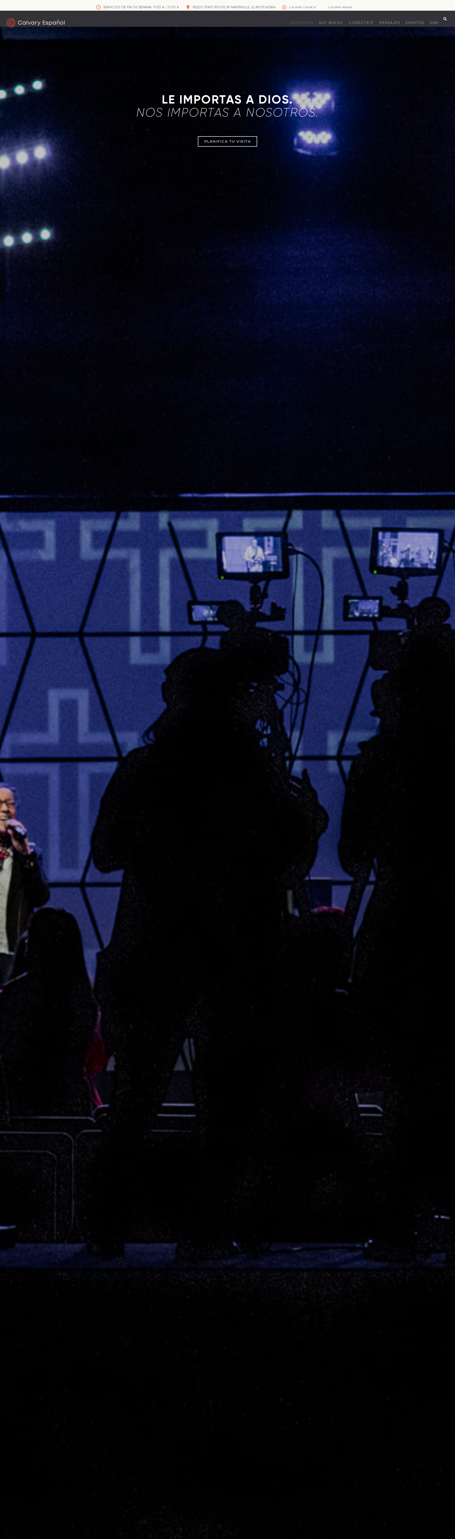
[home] (35, 23)
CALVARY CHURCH (302, 7)
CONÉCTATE (361, 23)
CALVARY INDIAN (340, 7)
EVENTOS (415, 23)
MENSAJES (389, 23)
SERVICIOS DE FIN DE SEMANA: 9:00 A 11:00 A (141, 7)
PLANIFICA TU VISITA (227, 141)
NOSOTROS (301, 23)
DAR (434, 23)
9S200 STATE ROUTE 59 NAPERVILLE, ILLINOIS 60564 (234, 7)
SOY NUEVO (331, 23)
